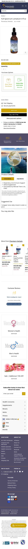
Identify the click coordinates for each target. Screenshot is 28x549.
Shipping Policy (12, 485)
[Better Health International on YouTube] (20, 471)
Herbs (3, 451)
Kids (2, 456)
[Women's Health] (14, 322)
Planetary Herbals (7, 21)
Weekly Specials (6, 447)
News (15, 452)
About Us (16, 443)
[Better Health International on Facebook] (17, 471)
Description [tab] (7, 178)
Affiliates (16, 440)
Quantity (4, 66)
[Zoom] (25, 52)
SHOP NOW (14, 333)
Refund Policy (12, 483)
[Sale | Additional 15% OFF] (14, 367)
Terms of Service (13, 481)
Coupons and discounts (5, 443)
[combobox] (14, 10)
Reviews (16, 445)
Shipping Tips (5, 460)
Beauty (3, 453)
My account (17, 462)
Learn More (4, 100)
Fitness (3, 458)
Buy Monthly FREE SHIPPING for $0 (10, 63)
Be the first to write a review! (14, 304)
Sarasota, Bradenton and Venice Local (20, 459)
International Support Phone (18, 455)
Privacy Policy (12, 487)
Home (2, 16)
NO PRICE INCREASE (7, 440)
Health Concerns (6, 449)
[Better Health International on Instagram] (15, 471)
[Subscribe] (23, 393)
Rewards (16, 449)
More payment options (14, 118)
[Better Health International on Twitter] (22, 471)
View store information (9, 128)
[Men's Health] (14, 345)
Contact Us (17, 447)
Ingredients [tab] (20, 178)
